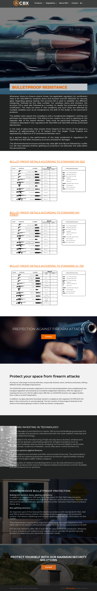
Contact (48, 337)
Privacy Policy (14, 588)
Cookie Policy (33, 588)
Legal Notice (24, 588)
